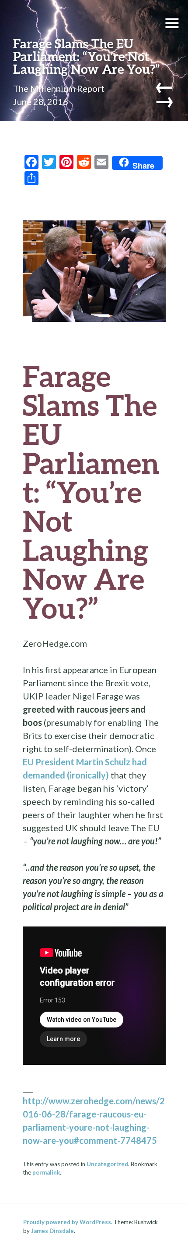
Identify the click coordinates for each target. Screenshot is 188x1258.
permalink (46, 1172)
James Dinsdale (52, 1230)
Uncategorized (107, 1164)
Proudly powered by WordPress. (67, 1222)
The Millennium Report (58, 88)
